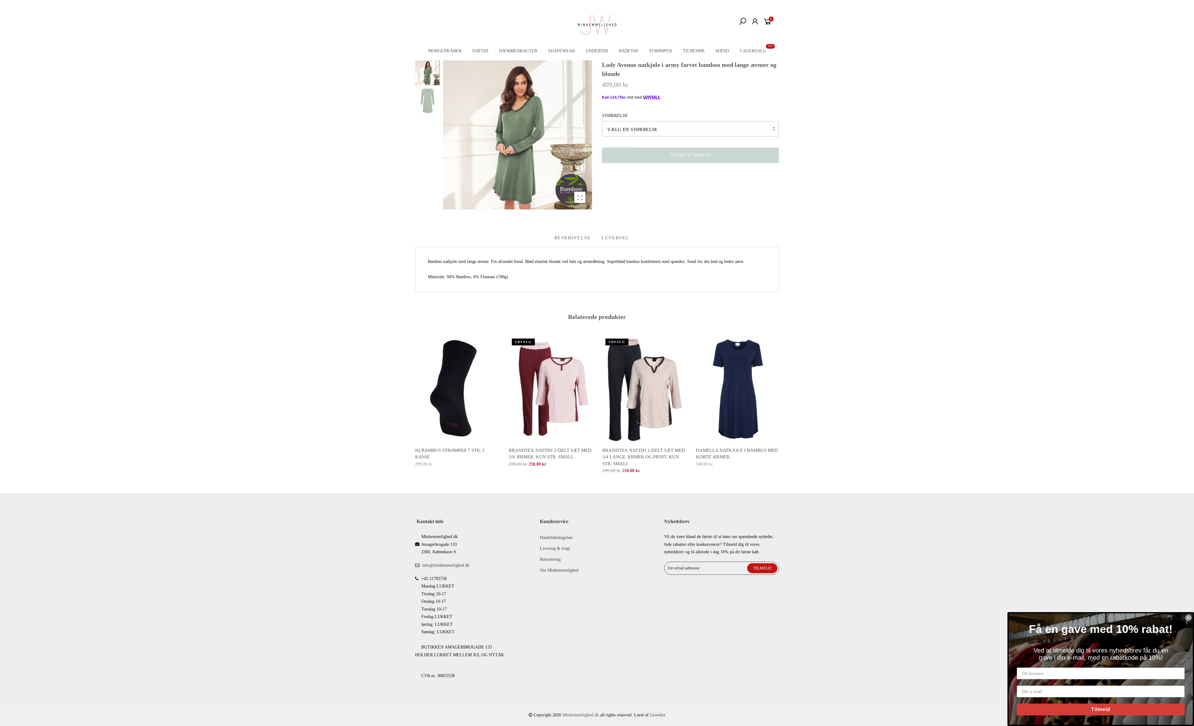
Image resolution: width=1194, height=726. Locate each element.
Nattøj (480, 51)
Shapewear (561, 51)
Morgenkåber (444, 51)
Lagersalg (753, 51)
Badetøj (628, 51)
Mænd (722, 51)
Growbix (657, 715)
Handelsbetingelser (556, 537)
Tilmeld (1100, 709)
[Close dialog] (1188, 618)
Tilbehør (694, 51)
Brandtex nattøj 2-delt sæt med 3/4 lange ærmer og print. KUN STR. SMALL (643, 457)
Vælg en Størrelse (632, 129)
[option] (517, 134)
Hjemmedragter (518, 51)
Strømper (660, 51)
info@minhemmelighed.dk (446, 565)
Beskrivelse (572, 238)
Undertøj (597, 51)
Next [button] (779, 400)
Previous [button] (414, 400)
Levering (615, 238)
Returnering (550, 559)
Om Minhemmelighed (559, 570)
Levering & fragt (555, 548)
